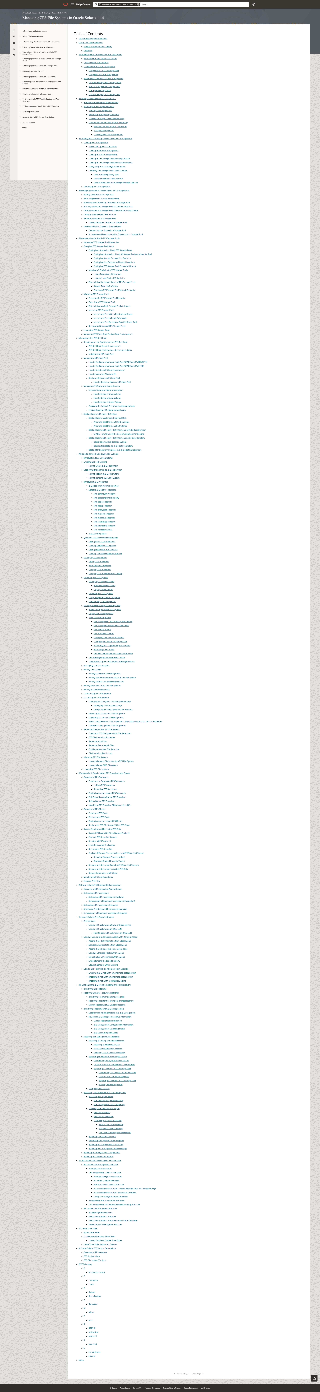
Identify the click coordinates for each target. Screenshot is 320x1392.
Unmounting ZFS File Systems (102, 601)
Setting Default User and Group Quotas (106, 681)
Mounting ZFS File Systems (96, 577)
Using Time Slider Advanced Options (100, 1244)
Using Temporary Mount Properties (104, 597)
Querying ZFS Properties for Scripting (105, 573)
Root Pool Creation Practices (106, 1180)
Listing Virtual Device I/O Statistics (109, 278)
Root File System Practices (100, 1212)
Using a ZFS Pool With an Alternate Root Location (106, 968)
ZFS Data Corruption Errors (106, 1032)
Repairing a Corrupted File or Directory (106, 1144)
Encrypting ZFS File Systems (96, 697)
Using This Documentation (91, 42)
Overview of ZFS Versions (95, 1252)
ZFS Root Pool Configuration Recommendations (110, 350)
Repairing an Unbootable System (98, 1156)
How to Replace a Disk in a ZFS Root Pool (112, 382)
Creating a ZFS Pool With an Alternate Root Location (112, 972)
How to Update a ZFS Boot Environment (106, 370)
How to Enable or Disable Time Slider (105, 1240)
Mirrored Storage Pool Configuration (105, 82)
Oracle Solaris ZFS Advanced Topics (96, 917)
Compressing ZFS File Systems (97, 693)
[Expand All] (14, 36)
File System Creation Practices (102, 1216)
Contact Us (137, 1388)
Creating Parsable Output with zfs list (105, 553)
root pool (93, 1336)
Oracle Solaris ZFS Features (96, 62)
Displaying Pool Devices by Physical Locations (114, 262)
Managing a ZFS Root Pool (96, 358)
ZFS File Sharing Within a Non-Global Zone (113, 653)
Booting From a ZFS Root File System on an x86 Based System (117, 438)
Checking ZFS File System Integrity (104, 1108)
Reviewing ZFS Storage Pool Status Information (110, 1016)
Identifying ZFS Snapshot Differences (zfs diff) (109, 805)
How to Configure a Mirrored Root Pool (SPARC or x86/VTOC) (116, 366)
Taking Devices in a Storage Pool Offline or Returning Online (111, 210)
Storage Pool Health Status (106, 286)
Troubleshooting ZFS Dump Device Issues (107, 410)
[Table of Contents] (14, 30)
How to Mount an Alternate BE (102, 374)
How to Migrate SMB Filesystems (103, 765)
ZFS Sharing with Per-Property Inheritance (113, 621)
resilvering (93, 1332)
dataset (92, 1292)
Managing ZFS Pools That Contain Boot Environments (108, 334)
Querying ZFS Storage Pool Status (99, 246)
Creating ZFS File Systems (95, 461)
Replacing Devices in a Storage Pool (100, 218)
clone (91, 1284)
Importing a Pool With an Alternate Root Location (111, 976)
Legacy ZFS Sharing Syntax (101, 613)
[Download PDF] (14, 49)
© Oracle (113, 1388)
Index (81, 1360)
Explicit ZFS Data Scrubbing (111, 1124)
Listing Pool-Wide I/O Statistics (107, 274)
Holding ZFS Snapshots (104, 785)
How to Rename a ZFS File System (104, 477)
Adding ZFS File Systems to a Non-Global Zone (110, 941)
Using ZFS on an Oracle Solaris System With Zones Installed (110, 937)
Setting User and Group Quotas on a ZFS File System (112, 677)
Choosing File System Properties (108, 134)
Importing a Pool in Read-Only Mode (110, 318)
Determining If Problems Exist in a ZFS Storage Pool (112, 1012)
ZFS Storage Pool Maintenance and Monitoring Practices (114, 1204)
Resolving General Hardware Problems (101, 992)
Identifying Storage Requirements (104, 114)
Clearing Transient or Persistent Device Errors (114, 1064)
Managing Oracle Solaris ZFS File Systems (98, 453)
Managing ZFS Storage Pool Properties (101, 242)
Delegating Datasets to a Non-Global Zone (108, 945)
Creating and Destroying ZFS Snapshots (106, 781)
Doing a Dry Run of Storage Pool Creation (107, 166)
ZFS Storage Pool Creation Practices (105, 1172)
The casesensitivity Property (106, 497)
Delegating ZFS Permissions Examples (101, 905)
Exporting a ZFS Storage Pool (102, 302)
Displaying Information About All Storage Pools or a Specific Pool (123, 254)
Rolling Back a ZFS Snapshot (101, 801)
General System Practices (100, 1168)
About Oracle (125, 1388)
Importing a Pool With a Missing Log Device (113, 314)
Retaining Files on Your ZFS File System (101, 729)
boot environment (97, 1272)
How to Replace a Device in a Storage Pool (108, 222)
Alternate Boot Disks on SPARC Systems (111, 422)
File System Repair (102, 1112)
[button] (72, 4)
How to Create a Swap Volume (107, 394)
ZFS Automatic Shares (104, 633)
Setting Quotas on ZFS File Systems (104, 673)
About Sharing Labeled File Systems (105, 609)
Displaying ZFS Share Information (109, 637)
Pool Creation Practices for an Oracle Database (115, 1192)
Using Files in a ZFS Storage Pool (103, 74)
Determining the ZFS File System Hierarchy (108, 122)
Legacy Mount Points (103, 589)
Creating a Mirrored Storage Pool (103, 150)
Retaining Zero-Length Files (101, 745)
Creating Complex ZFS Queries (102, 545)
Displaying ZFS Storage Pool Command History (115, 266)
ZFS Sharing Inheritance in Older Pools (111, 625)
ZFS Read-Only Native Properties (103, 485)
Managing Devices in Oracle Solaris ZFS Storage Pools (104, 190)
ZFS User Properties (97, 533)
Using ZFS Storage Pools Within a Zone (106, 952)
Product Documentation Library (98, 46)
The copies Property (103, 501)
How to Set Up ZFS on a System (103, 146)
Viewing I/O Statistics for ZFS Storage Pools (108, 270)
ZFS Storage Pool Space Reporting (109, 1104)
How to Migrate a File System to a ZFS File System (111, 761)
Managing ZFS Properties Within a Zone (107, 956)
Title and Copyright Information (93, 38)
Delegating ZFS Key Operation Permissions (113, 709)
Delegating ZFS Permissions (96, 893)
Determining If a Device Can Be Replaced (117, 1072)
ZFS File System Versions (95, 1260)
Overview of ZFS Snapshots (96, 777)
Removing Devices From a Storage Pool (101, 198)
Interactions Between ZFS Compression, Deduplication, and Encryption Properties (125, 721)
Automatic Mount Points (104, 585)
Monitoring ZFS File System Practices (105, 1224)
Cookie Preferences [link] (191, 1388)
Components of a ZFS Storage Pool (99, 66)
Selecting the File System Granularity (110, 126)
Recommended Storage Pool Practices (101, 1164)
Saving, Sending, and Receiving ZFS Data (102, 829)
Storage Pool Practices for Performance (106, 1200)
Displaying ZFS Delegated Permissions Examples (105, 909)
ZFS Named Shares (102, 629)
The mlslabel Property (104, 513)
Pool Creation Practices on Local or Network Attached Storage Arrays (125, 1188)
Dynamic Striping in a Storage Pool (104, 94)
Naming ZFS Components (100, 110)
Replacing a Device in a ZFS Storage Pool (112, 1068)
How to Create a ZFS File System (103, 465)
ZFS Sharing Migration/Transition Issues (107, 657)
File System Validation (104, 1116)
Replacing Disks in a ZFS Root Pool (104, 378)
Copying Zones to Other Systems (103, 964)
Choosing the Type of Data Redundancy (106, 118)
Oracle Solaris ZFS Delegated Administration (99, 885)
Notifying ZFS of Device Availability (109, 1052)
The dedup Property (103, 505)
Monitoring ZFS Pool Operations (98, 877)
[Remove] (138, 4)
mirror (91, 1312)
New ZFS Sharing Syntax (100, 617)
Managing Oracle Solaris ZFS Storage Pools (99, 238)
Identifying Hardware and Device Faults (106, 996)
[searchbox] (194, 4)
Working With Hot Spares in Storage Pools (102, 226)
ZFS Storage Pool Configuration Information (113, 1024)
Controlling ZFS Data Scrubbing (108, 1120)
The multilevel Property (104, 517)
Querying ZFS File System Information (101, 537)
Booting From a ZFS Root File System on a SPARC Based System (117, 430)
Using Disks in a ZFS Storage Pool (104, 70)
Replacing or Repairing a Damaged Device (108, 1056)
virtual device (95, 1352)
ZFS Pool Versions (92, 1256)
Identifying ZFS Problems (95, 988)
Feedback (88, 50)
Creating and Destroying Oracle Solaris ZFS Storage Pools (105, 138)
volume (92, 1356)
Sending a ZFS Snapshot (100, 841)
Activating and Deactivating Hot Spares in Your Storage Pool (116, 234)
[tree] (43, 79)
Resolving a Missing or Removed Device (106, 1040)
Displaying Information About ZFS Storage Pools (110, 250)
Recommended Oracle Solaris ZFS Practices (100, 1160)
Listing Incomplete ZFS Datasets (103, 549)
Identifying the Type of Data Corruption (106, 1140)
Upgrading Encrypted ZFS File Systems (106, 717)
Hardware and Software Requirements (101, 102)
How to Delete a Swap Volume (107, 398)
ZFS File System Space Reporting (108, 1100)
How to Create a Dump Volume (107, 402)
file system (93, 1304)
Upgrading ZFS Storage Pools (97, 330)
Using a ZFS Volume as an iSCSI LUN (105, 929)
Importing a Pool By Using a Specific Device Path (115, 322)
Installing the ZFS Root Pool (101, 354)
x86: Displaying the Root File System (110, 442)
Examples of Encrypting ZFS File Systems (107, 725)
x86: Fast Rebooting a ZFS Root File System (113, 445)
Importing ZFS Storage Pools (101, 310)
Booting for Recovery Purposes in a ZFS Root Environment (115, 449)
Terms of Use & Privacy (172, 1388)
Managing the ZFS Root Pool (92, 338)
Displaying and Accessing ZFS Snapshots (107, 793)
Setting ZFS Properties (99, 561)
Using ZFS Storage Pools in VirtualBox (111, 1196)
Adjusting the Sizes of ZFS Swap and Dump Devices (112, 406)
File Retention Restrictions (100, 753)
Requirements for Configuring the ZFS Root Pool (105, 342)
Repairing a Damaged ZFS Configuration (102, 1152)
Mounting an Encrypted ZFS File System (107, 713)
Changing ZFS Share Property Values (110, 641)
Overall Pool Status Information (108, 1020)
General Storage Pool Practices (108, 1176)
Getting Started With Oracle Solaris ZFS (97, 98)
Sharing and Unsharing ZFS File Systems (102, 605)
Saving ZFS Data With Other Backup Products (109, 833)
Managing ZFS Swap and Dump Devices (102, 386)
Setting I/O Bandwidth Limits (97, 689)
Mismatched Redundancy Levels (108, 178)
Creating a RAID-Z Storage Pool (103, 154)
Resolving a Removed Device (107, 1044)
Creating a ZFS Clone (98, 813)
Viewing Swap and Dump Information (105, 390)
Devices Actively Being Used (106, 174)
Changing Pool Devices (99, 1088)
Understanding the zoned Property (104, 960)
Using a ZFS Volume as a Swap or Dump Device (110, 925)
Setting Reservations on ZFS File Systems (102, 685)
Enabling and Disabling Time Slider (99, 1236)
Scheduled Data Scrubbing (110, 1128)
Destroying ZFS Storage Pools (97, 186)
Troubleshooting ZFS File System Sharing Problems (112, 661)
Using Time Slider (88, 1228)
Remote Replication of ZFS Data (103, 873)
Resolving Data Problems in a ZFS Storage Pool (105, 1092)
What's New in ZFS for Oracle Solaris (100, 58)
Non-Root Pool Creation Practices (109, 1184)
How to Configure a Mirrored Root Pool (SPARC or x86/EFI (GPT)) (118, 362)
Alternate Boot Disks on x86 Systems (110, 426)
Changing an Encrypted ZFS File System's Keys (110, 701)
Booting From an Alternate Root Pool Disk (107, 418)
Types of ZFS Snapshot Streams (103, 837)
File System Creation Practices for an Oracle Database (113, 1220)
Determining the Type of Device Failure (111, 1060)
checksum (93, 1280)
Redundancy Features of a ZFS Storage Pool (103, 78)
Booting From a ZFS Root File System (100, 414)
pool (90, 1320)
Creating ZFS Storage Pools (96, 142)
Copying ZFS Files (92, 881)
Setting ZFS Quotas (92, 669)
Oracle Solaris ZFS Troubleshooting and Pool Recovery (105, 984)
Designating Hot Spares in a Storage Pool (107, 230)
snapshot (93, 1344)
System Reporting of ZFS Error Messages (107, 1004)
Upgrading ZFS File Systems (96, 769)
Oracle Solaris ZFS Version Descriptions (97, 1248)
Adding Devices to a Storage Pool (99, 194)
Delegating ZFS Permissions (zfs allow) (106, 897)
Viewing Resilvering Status (110, 1084)
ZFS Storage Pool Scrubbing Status (109, 1028)
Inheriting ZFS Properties (100, 565)
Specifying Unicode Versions (96, 665)
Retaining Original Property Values (109, 857)
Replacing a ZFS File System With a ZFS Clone (109, 825)
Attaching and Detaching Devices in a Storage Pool (107, 202)
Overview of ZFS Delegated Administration (103, 889)
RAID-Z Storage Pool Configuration (104, 86)
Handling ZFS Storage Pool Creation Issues (108, 170)
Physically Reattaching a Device (108, 1048)
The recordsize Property (104, 521)
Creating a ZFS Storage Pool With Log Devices (109, 158)
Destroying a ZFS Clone (99, 817)
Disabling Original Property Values (109, 861)
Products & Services (152, 1388)
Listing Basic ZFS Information (102, 541)
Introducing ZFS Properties (96, 481)
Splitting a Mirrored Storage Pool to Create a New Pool (108, 206)
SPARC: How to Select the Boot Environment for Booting (119, 434)
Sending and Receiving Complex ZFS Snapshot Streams (114, 865)
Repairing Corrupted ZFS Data (102, 1136)
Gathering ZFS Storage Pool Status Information (115, 290)
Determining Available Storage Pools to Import (109, 306)
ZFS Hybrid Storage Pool (100, 90)
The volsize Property (103, 529)
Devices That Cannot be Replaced (114, 1076)
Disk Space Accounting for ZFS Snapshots (107, 797)
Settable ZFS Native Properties (102, 489)
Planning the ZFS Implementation (99, 106)
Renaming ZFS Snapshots (105, 789)
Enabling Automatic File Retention (104, 749)
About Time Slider (92, 1232)
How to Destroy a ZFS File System (104, 473)
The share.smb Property (104, 525)
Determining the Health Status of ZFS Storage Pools (112, 282)
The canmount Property (104, 493)
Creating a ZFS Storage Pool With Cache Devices (110, 162)
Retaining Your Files (97, 741)
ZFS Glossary (85, 1264)
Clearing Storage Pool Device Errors (100, 214)
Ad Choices (205, 1388)
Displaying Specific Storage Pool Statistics (112, 258)
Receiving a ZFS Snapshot (100, 849)
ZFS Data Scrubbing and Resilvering (115, 1132)
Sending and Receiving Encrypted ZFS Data (108, 869)
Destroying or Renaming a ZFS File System (103, 469)
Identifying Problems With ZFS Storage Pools (104, 1008)
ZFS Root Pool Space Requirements (104, 346)
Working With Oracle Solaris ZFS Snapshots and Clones (104, 773)
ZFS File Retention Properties (102, 737)
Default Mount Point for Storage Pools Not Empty (116, 182)
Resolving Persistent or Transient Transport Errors (111, 1000)
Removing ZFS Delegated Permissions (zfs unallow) (112, 901)
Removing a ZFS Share (104, 649)
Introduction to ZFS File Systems (98, 457)
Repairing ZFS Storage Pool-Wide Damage (108, 1148)
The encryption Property (105, 509)
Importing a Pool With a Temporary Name (107, 980)
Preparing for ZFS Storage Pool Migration (107, 298)
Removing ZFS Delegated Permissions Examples (105, 913)
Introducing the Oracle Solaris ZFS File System (100, 54)
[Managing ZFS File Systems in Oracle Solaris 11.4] (14, 43)
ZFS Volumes (89, 921)
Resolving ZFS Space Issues (101, 1096)
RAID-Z (92, 1328)
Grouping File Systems (104, 130)
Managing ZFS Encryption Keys (108, 705)
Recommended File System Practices (100, 1208)
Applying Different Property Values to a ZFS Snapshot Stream (116, 853)
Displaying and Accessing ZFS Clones (105, 821)
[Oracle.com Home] (65, 4)
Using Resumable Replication (102, 845)
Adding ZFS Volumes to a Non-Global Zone (108, 949)
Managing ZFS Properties (95, 557)
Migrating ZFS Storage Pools (96, 294)
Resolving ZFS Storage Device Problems (102, 1036)
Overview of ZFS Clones (94, 809)
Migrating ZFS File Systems (96, 757)
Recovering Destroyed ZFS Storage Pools (107, 326)
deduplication (95, 1296)
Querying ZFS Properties (100, 569)
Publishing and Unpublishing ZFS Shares (112, 645)
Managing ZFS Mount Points (101, 581)
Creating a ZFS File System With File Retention (109, 733)
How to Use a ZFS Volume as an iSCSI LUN (113, 933)
